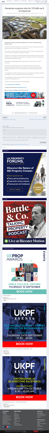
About (15, 422)
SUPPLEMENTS (45, 0)
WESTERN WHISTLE (37, 0)
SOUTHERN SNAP (23, 0)
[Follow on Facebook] (3, 427)
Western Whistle (17, 418)
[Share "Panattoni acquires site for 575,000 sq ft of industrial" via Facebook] (16, 113)
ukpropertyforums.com (21, 87)
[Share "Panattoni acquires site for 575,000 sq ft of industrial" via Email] (23, 113)
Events (15, 419)
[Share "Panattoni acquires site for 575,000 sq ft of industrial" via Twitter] (17, 113)
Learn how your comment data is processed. (22, 144)
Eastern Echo (27, 13)
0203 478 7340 (40, 428)
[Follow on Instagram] (7, 427)
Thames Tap (16, 414)
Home (15, 413)
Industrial (33, 13)
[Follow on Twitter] (5, 427)
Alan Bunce (11, 13)
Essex (30, 13)
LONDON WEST (16, 0)
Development (23, 13)
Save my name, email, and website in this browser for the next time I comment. (16, 140)
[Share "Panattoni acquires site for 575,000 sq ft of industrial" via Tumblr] (19, 113)
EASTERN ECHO (10, 0)
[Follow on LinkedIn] (9, 427)
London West (16, 417)
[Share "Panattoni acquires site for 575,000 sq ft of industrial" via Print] (25, 113)
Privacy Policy (16, 423)
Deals (19, 13)
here (28, 90)
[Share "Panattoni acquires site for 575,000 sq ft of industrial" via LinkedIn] (21, 113)
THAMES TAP (30, 0)
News (36, 13)
